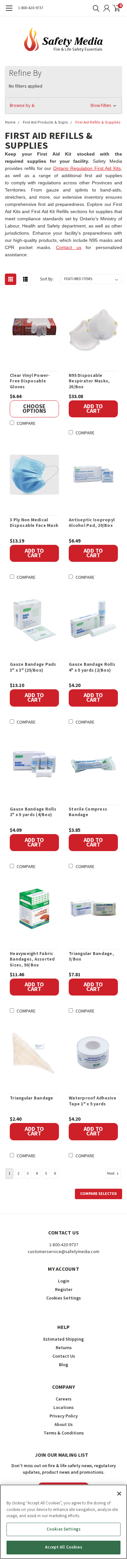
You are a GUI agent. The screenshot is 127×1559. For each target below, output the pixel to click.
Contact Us (63, 1356)
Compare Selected (98, 1194)
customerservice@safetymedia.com (63, 1252)
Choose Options (34, 408)
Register (63, 1289)
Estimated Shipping (63, 1339)
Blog (63, 1365)
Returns (64, 1348)
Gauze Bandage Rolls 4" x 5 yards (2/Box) (92, 667)
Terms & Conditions (64, 1433)
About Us (63, 1424)
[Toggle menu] (9, 11)
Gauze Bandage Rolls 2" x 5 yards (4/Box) (33, 812)
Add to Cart (93, 408)
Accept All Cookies (63, 1547)
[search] (94, 8)
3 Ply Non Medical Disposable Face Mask (34, 523)
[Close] (119, 1493)
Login (63, 1281)
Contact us (68, 247)
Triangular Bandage (31, 1098)
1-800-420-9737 (30, 8)
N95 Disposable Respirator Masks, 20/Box (89, 381)
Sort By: (46, 279)
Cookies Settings (63, 1529)
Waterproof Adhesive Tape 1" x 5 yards (92, 1101)
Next (111, 1173)
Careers (63, 1399)
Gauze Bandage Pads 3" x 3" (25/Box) (33, 667)
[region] (63, 1521)
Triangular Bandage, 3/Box (91, 957)
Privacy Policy (63, 1416)
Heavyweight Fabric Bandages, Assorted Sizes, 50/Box (32, 959)
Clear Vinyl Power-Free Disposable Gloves (30, 381)
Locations (63, 1407)
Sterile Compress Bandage (88, 812)
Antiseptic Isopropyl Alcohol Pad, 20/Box (92, 523)
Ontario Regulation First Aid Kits (87, 168)
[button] (63, 105)
